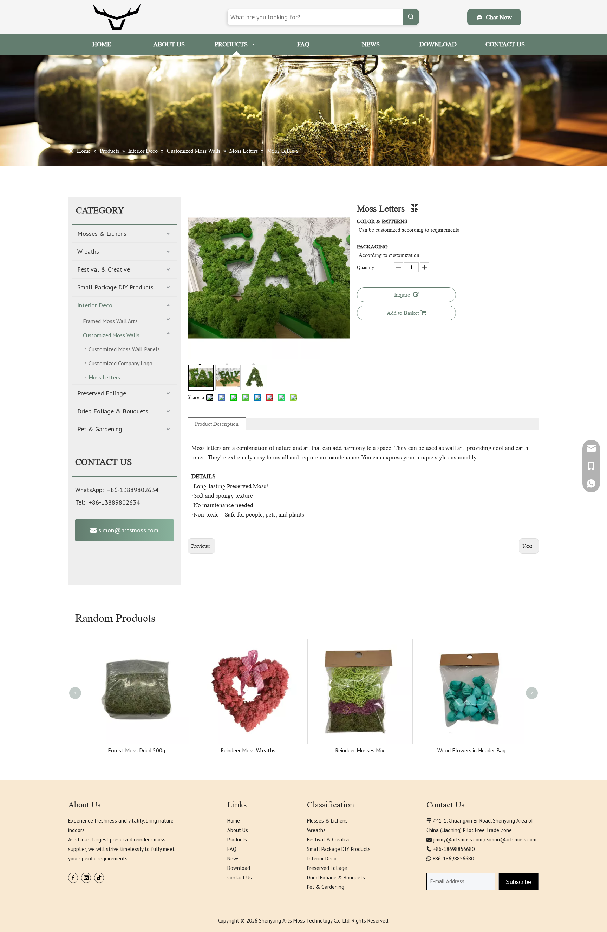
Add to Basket (403, 312)
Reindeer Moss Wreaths (248, 750)
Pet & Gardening (99, 429)
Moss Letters (104, 377)
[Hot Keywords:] (411, 17)
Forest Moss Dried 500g (136, 750)
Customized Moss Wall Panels (124, 349)
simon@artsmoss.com (127, 530)
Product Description (217, 424)
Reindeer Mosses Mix (359, 750)
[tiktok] (99, 878)
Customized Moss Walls (111, 335)
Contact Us (239, 877)
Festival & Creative (103, 269)
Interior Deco (94, 305)
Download (238, 868)
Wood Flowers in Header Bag (471, 750)
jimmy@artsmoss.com (457, 839)
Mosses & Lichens (101, 233)
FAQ (231, 849)
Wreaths (88, 251)
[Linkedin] (86, 878)
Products (237, 839)
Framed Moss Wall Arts (110, 321)
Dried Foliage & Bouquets (112, 411)
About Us (237, 830)
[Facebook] (73, 878)
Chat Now (497, 17)
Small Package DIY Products (115, 287)
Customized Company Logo (120, 363)
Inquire (402, 294)
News (233, 858)
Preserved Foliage (101, 393)
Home (233, 820)
